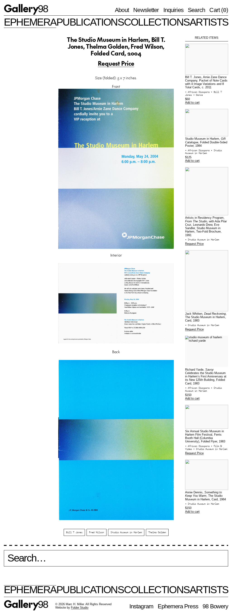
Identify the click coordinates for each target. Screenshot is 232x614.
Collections (156, 22)
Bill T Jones (74, 532)
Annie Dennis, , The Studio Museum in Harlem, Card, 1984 (205, 496)
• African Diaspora (198, 92)
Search (196, 10)
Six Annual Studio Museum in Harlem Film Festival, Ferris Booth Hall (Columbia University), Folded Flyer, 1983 (205, 436)
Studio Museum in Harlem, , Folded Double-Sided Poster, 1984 (206, 142)
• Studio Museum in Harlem (203, 152)
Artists (209, 22)
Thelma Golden (157, 532)
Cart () (218, 10)
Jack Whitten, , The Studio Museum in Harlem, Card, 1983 (206, 317)
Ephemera (30, 22)
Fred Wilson (96, 532)
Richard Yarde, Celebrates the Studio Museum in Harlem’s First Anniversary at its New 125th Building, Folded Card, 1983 (205, 376)
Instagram (141, 606)
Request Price (116, 63)
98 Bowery (215, 606)
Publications (90, 22)
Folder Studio (79, 607)
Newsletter (146, 10)
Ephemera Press (178, 606)
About (122, 10)
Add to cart (192, 102)
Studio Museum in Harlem (126, 532)
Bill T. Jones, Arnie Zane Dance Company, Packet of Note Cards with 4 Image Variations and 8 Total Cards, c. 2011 (206, 82)
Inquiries (173, 10)
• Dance (198, 94)
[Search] (116, 560)
